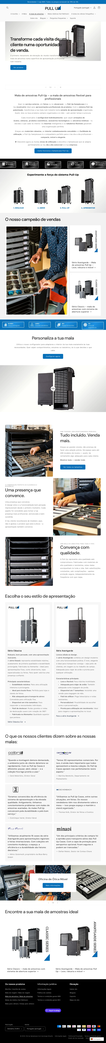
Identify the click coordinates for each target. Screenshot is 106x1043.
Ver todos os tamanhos (72, 467)
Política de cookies (44, 993)
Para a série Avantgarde (66, 716)
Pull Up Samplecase (32, 1036)
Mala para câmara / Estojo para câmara (19, 1004)
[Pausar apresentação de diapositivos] (60, 87)
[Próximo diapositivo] (55, 87)
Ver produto (18, 67)
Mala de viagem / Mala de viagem (17, 993)
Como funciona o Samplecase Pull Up (53, 151)
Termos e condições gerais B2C (49, 1000)
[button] (7, 7)
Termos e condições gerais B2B (48, 996)
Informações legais (44, 989)
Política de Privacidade (76, 1036)
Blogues (73, 993)
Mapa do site (74, 1000)
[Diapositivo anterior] (46, 87)
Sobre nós (73, 989)
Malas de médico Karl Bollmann (16, 1000)
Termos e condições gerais (93, 1036)
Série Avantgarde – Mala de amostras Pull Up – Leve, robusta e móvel (84, 265)
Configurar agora (53, 356)
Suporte (73, 996)
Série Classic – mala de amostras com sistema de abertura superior (85, 309)
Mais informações (53, 885)
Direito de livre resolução (76, 1038)
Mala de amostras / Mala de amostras (19, 996)
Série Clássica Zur (15, 722)
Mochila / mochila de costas (15, 989)
